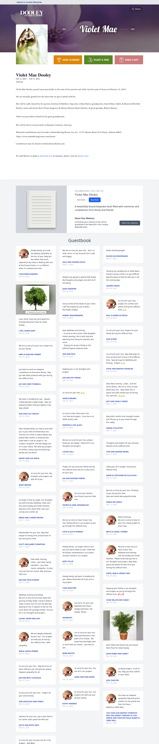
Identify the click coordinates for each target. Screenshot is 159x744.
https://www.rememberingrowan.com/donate (35, 136)
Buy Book (95, 200)
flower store (83, 155)
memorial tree (46, 155)
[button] (35, 300)
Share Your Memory (130, 223)
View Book (81, 200)
